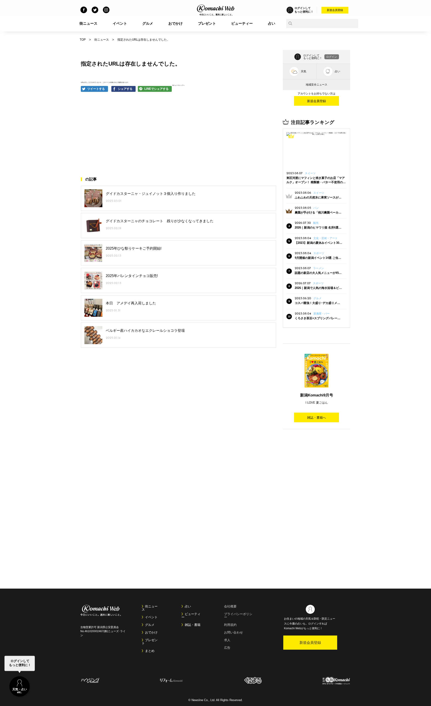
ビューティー (242, 23)
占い (271, 23)
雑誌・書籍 (192, 625)
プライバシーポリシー (238, 615)
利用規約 (230, 625)
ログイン (331, 56)
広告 (227, 647)
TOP (83, 39)
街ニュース (88, 23)
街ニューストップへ (178, 85)
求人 (227, 640)
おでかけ (175, 23)
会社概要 (230, 606)
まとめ (149, 651)
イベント (120, 23)
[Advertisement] (137, 134)
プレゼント (207, 23)
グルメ (147, 23)
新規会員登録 (335, 10)
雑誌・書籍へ (316, 417)
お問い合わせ (233, 632)
